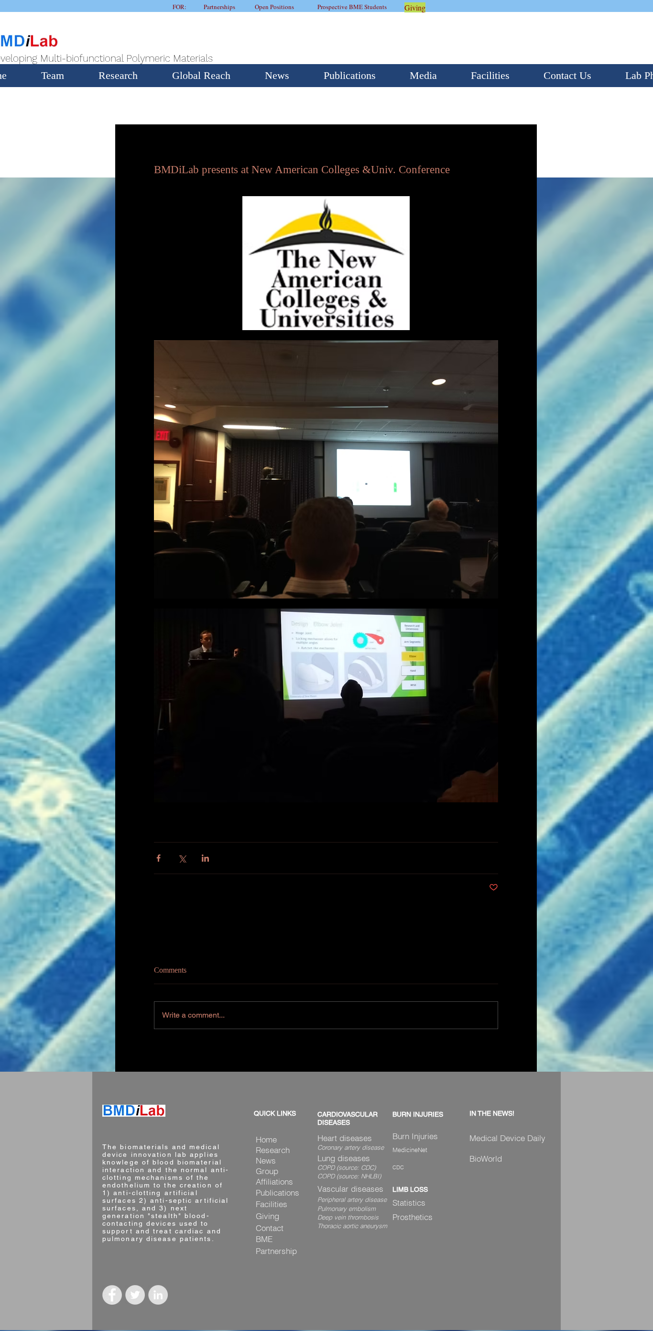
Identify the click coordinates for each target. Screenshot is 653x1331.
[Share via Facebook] (158, 858)
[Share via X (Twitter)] (181, 858)
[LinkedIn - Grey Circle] (158, 1295)
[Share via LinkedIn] (205, 858)
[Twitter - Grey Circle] (135, 1295)
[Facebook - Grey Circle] (112, 1295)
